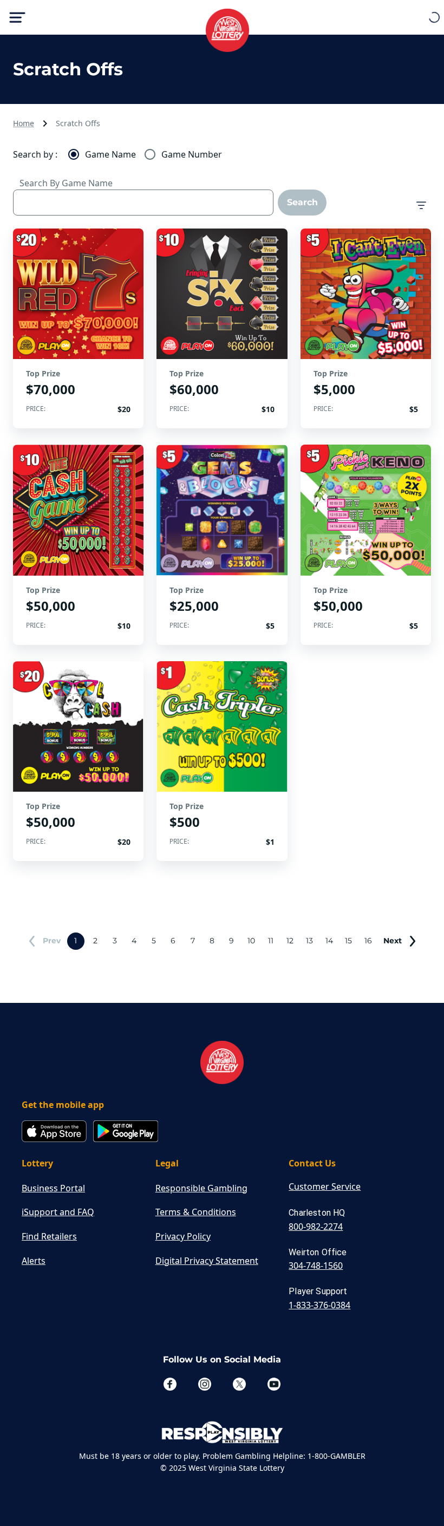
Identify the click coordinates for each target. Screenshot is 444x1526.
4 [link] (134, 940)
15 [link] (348, 940)
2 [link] (95, 940)
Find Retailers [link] (49, 1236)
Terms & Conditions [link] (195, 1212)
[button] (421, 206)
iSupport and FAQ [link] (58, 1212)
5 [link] (154, 940)
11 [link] (270, 940)
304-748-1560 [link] (316, 1265)
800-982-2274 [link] (316, 1226)
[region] (78, 328)
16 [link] (368, 940)
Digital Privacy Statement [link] (206, 1261)
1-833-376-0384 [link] (319, 1305)
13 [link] (309, 940)
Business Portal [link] (53, 1188)
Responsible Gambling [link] (201, 1188)
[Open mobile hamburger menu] (17, 17)
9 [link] (231, 940)
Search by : (35, 154)
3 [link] (115, 940)
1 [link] (75, 940)
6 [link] (173, 940)
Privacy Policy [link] (183, 1236)
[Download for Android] (125, 1132)
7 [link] (193, 940)
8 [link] (212, 940)
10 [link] (251, 940)
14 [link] (329, 940)
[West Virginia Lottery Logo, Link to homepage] (222, 25)
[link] (43, 941)
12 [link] (289, 940)
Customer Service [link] (325, 1186)
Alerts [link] (33, 1261)
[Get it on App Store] (54, 1132)
